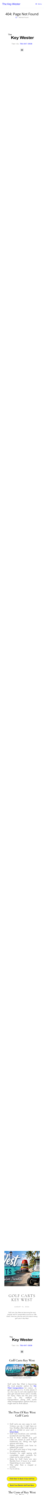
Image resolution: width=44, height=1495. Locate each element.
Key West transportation (22, 1387)
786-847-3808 (26, 44)
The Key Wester (11, 4)
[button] (22, 50)
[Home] (16, 17)
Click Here (14, 1431)
